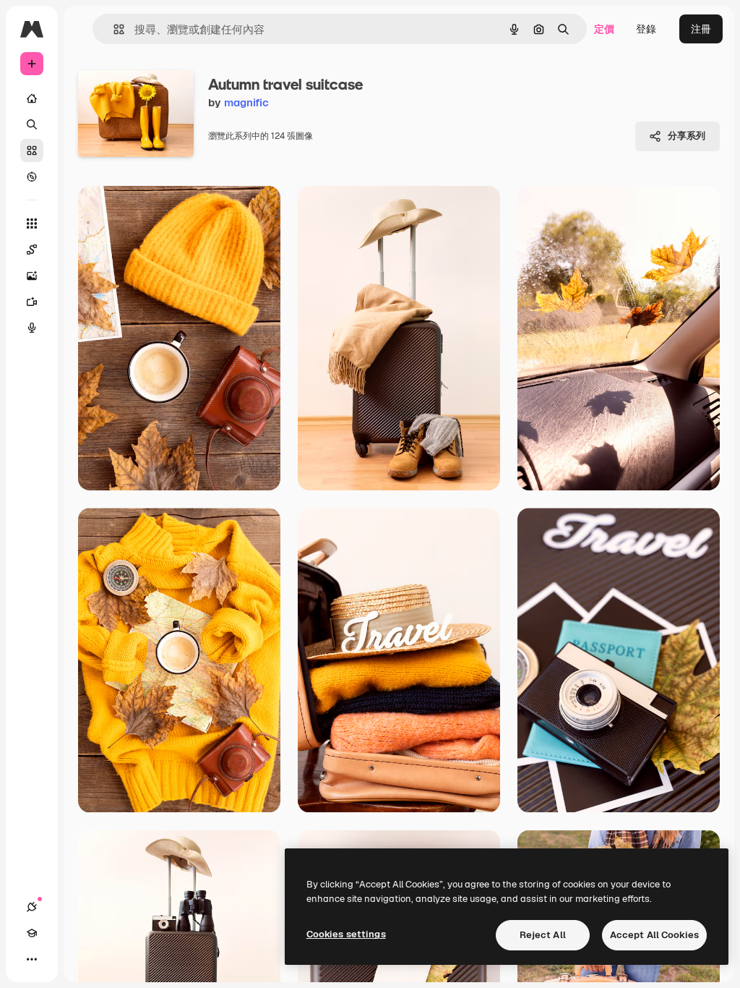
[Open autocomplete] (113, 29)
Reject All (543, 935)
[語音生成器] (31, 327)
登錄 (646, 28)
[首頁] (31, 98)
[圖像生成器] (31, 275)
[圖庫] (31, 150)
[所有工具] (31, 223)
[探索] (31, 176)
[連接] (31, 907)
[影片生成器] (31, 301)
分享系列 (686, 135)
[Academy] (31, 933)
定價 (604, 28)
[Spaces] (31, 249)
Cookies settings (346, 934)
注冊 (701, 28)
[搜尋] (31, 124)
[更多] (31, 959)
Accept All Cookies (654, 935)
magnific (246, 102)
